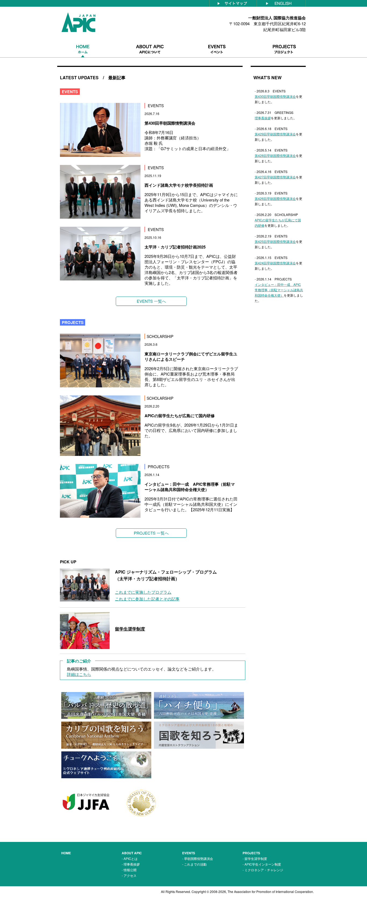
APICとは (131, 858)
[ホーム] (82, 41)
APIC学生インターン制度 (262, 864)
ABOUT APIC (132, 853)
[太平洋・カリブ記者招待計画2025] (100, 229)
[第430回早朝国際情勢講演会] (100, 105)
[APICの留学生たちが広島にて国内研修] (100, 398)
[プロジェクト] (284, 41)
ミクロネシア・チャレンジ (263, 869)
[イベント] (217, 41)
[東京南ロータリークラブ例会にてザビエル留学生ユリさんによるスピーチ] (100, 336)
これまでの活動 (195, 864)
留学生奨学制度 (255, 858)
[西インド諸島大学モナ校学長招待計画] (100, 167)
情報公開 (130, 869)
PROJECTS (251, 853)
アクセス (130, 875)
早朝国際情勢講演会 (198, 858)
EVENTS (188, 853)
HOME (66, 853)
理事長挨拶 (132, 864)
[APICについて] (150, 41)
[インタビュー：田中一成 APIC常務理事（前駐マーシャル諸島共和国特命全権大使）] (100, 466)
